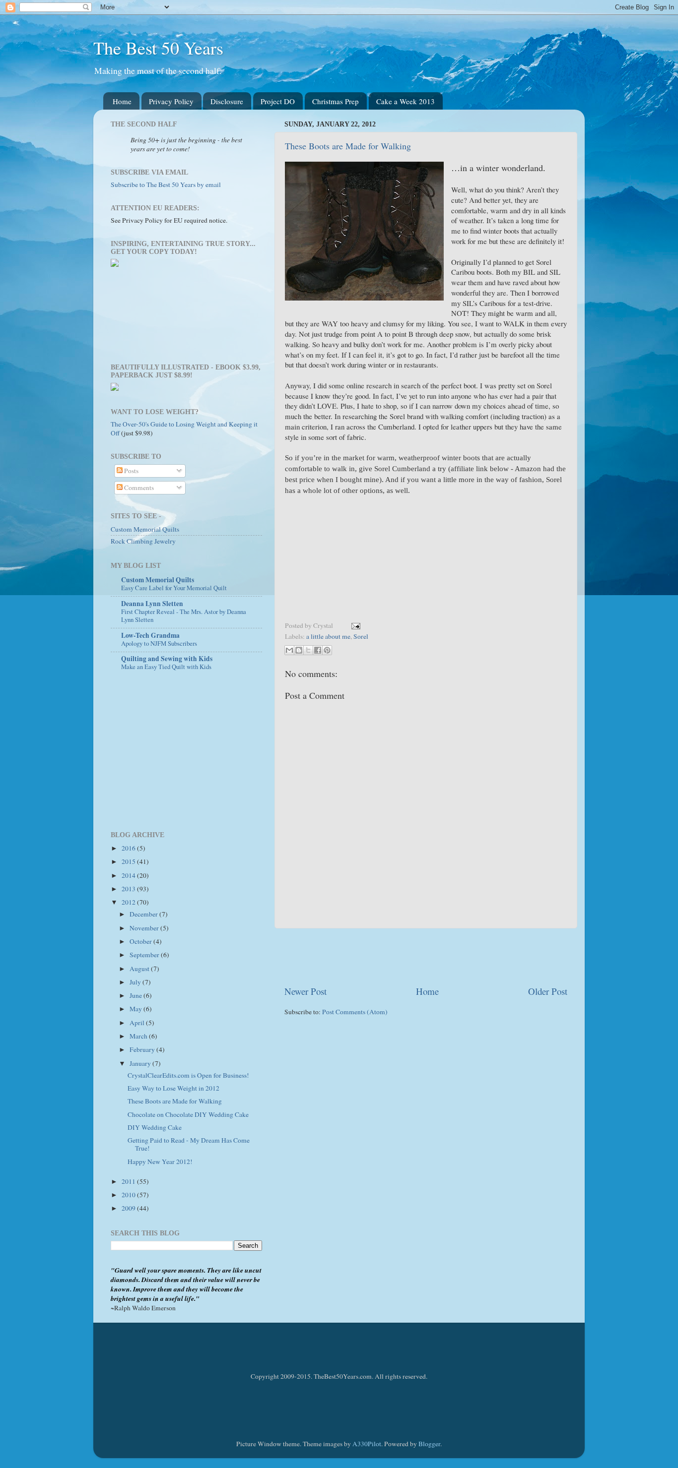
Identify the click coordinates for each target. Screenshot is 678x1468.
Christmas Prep (335, 101)
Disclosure (226, 101)
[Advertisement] (426, 957)
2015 (129, 861)
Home (122, 101)
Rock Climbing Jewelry (143, 541)
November (145, 927)
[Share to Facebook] (318, 650)
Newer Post (305, 991)
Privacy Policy (171, 101)
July (136, 982)
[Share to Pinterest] (327, 650)
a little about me (328, 636)
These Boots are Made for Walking (348, 146)
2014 (129, 875)
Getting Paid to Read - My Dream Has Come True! (189, 1144)
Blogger (429, 1443)
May (136, 1008)
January (141, 1063)
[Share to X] (308, 650)
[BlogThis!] (299, 650)
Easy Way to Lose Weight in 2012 (173, 1088)
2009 (129, 1208)
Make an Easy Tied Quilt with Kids (166, 666)
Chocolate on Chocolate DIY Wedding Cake (188, 1114)
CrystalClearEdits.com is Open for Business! (188, 1075)
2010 (129, 1194)
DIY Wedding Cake (155, 1127)
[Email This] (289, 650)
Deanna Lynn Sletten (152, 604)
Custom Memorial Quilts (145, 529)
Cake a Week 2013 (405, 101)
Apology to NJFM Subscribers (159, 643)
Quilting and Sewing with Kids (166, 659)
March (139, 1036)
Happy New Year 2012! (160, 1161)
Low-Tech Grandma (150, 635)
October (141, 941)
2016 (129, 848)
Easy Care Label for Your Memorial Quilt (174, 587)
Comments (138, 487)
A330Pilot (366, 1443)
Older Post (547, 991)
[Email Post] (354, 625)
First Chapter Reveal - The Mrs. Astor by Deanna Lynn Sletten (183, 615)
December (144, 914)
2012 (129, 902)
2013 (129, 888)
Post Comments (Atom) (355, 1011)
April (138, 1022)
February (143, 1049)
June (136, 995)
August (140, 968)
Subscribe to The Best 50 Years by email (166, 184)
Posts (130, 470)
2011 (129, 1181)
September (145, 954)
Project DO (278, 101)
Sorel (360, 636)
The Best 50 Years (158, 48)
